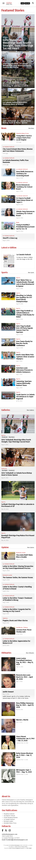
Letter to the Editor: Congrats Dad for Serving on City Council (17, 610)
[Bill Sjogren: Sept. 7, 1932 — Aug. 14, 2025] (8, 776)
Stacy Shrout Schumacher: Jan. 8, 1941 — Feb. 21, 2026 (25, 739)
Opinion (5, 547)
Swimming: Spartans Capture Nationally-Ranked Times (24, 383)
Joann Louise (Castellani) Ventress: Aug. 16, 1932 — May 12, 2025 (24, 661)
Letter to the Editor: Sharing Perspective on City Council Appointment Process (18, 567)
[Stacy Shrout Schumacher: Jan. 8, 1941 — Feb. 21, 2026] (8, 742)
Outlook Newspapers (15, 845)
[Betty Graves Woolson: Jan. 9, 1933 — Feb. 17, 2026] (8, 759)
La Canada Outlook (24, 255)
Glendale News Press (22, 133)
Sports (5, 37)
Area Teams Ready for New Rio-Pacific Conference (24, 343)
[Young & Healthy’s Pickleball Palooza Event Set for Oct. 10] (8, 225)
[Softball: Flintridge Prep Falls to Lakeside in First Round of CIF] (18, 490)
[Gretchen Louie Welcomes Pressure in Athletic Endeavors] (8, 369)
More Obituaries (30, 653)
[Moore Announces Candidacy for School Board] (8, 186)
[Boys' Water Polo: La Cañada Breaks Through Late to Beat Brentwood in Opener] (8, 281)
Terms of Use (18, 846)
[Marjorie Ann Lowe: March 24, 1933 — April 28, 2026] (8, 681)
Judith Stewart (8, 692)
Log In (22, 3)
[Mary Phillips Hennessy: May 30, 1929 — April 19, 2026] (8, 709)
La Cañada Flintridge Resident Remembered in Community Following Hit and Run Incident (15, 84)
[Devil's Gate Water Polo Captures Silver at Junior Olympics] (8, 355)
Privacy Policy (24, 846)
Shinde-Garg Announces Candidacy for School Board (25, 213)
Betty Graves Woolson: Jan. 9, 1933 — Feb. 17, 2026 (24, 755)
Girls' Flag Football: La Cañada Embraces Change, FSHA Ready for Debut (25, 314)
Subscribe (27, 3)
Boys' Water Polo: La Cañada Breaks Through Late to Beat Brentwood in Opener (25, 283)
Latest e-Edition (8, 247)
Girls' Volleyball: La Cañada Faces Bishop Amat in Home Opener (17, 122)
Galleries (5, 118)
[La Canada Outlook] (9, 263)
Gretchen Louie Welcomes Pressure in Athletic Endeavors (24, 370)
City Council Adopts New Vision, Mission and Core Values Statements (17, 150)
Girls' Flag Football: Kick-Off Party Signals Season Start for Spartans (24, 329)
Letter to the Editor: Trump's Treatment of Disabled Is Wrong (17, 599)
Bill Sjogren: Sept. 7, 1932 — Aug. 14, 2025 (24, 771)
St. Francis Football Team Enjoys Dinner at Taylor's (24, 200)
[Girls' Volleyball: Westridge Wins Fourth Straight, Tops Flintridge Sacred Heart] (18, 30)
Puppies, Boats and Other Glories (15, 621)
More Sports (31, 272)
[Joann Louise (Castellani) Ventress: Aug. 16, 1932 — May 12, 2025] (8, 664)
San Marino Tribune (22, 627)
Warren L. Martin (22, 720)
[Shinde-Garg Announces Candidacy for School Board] (8, 212)
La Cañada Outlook (8, 80)
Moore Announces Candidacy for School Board (24, 187)
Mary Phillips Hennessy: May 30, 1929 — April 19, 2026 (25, 705)
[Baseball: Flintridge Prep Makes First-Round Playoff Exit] (18, 521)
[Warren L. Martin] (8, 726)
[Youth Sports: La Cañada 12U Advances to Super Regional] (8, 395)
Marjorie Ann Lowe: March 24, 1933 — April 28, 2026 (24, 677)
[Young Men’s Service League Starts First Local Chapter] (8, 136)
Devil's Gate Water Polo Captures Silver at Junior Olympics (25, 357)
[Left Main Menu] (3, 3)
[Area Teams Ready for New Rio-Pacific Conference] (8, 342)
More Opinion (30, 547)
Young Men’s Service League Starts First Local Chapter (24, 138)
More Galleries (30, 410)
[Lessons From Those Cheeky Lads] (8, 630)
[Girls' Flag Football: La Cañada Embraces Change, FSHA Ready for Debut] (8, 311)
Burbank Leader (21, 552)
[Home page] (9, 3)
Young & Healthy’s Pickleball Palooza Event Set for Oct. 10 (25, 227)
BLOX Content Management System (16, 848)
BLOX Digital (29, 848)
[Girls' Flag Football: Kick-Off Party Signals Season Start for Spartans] (8, 327)
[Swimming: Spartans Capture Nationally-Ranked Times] (8, 382)
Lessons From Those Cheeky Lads (23, 631)
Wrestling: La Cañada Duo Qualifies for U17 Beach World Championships (24, 298)
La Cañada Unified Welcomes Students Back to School (15, 103)
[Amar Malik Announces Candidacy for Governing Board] (8, 172)
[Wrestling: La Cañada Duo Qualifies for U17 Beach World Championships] (8, 296)
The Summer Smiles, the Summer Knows (18, 578)
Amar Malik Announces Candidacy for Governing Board (24, 174)
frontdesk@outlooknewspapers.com (17, 840)
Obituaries (6, 652)
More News (31, 128)
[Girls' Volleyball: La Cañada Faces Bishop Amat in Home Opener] (18, 457)
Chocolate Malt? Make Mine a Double (24, 556)
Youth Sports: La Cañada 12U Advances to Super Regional (25, 397)
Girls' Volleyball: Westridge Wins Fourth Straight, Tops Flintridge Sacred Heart (18, 44)
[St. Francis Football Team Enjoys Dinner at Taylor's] (8, 199)
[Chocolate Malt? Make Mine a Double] (8, 556)
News (3, 128)
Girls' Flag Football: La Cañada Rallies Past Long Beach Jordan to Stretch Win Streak (17, 65)
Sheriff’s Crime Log (10, 238)
